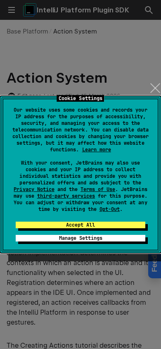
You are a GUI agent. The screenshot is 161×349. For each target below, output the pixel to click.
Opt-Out (109, 209)
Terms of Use (97, 189)
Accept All (80, 225)
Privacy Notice (34, 189)
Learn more (96, 149)
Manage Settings (80, 238)
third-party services (66, 196)
